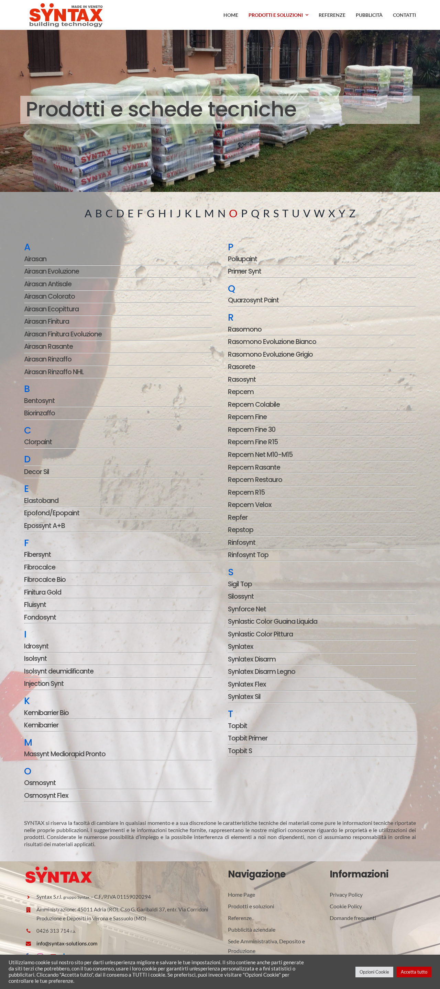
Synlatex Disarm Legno (261, 671)
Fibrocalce (39, 567)
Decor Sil (36, 471)
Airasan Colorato (49, 296)
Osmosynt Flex (46, 795)
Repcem (241, 391)
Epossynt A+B (44, 525)
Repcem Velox (250, 504)
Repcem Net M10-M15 (260, 454)
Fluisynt (35, 604)
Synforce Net (247, 609)
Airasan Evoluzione (51, 271)
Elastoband (41, 500)
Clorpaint (38, 442)
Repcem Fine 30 (251, 429)
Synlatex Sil (244, 696)
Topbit (237, 726)
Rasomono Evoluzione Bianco (272, 341)
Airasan (35, 259)
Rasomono (245, 329)
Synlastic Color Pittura (260, 634)
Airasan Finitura (46, 321)
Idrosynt (36, 646)
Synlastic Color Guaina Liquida (272, 621)
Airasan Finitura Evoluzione (63, 334)
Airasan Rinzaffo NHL (54, 372)
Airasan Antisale (48, 284)
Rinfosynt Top (248, 555)
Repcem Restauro (255, 479)
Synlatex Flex (247, 684)
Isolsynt (35, 658)
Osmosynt (40, 782)
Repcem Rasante (254, 467)
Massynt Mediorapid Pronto (65, 754)
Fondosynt (40, 617)
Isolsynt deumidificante (59, 671)
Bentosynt (39, 400)
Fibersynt (37, 554)
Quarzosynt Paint (253, 300)
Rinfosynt (241, 542)
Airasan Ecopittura (51, 309)
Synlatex (240, 646)
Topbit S (240, 751)
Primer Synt (244, 271)
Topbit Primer (247, 738)
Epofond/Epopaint (51, 513)
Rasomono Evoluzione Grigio (270, 354)
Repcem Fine (247, 417)
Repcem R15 (246, 492)
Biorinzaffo (39, 413)
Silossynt (241, 596)
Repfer (238, 517)
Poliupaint (242, 259)
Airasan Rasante (48, 346)
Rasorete (241, 366)
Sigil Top (240, 584)
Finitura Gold (42, 592)
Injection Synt (44, 683)
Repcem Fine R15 (253, 442)
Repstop (240, 529)
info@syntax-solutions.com (66, 943)
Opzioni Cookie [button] (374, 972)
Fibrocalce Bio (45, 579)
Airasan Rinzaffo (48, 359)
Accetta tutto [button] (414, 972)
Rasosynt (242, 379)
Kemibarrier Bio (46, 712)
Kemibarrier (41, 725)
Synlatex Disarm (252, 659)
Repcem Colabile (254, 404)
